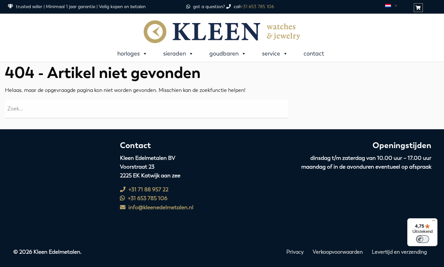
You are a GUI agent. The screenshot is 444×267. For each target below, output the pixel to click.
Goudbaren (224, 53)
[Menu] (433, 222)
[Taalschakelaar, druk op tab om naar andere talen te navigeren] (390, 5)
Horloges (128, 53)
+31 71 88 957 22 (147, 189)
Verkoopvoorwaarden (338, 252)
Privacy (295, 252)
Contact (314, 53)
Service (271, 53)
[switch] (422, 239)
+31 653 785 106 (257, 6)
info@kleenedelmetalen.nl (160, 207)
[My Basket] (418, 8)
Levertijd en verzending (399, 252)
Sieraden (174, 53)
